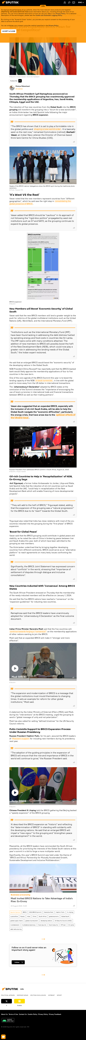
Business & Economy (20, 894)
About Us (4, 1014)
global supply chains (16, 920)
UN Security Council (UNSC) (63, 920)
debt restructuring (16, 929)
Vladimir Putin (60, 912)
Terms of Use (13, 1014)
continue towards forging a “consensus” (28, 631)
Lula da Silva (14, 916)
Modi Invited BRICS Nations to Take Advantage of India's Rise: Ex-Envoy (42, 900)
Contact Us (23, 1014)
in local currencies (44, 380)
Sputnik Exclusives (38, 995)
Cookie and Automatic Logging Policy (48, 15)
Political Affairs (8, 995)
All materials (19, 89)
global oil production (31, 920)
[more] (74, 142)
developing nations (46, 920)
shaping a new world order (47, 129)
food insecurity (53, 925)
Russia (22, 916)
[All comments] (3, 1037)
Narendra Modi (48, 912)
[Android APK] (8, 1020)
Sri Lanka (71, 925)
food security (42, 925)
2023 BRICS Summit (35, 912)
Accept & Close (8, 31)
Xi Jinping (70, 912)
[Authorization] (64, 2)
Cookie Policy (32, 1014)
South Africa (42, 916)
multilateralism (14, 925)
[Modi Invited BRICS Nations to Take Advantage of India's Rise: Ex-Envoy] (43, 878)
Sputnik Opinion (15, 912)
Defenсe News (22, 995)
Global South (65, 916)
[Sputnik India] (11, 4)
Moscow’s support (20, 738)
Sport (59, 995)
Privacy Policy (61, 14)
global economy (54, 916)
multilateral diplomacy (29, 925)
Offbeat (51, 995)
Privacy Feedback (55, 1014)
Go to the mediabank (33, 77)
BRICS (24, 912)
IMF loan (63, 925)
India (28, 916)
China (34, 916)
